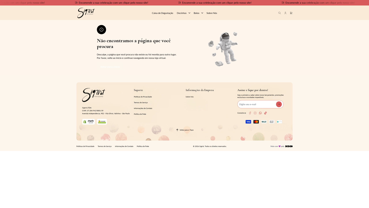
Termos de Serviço (141, 102)
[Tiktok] (265, 113)
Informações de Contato (143, 108)
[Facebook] (250, 113)
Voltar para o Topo (187, 130)
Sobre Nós (190, 97)
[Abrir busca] (279, 12)
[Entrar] (285, 12)
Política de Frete (140, 114)
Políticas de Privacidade (143, 97)
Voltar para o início (110, 66)
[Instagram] (255, 113)
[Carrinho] (112, 13)
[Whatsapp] (260, 113)
